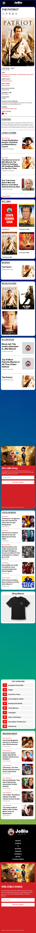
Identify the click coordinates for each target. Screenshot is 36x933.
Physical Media (18, 859)
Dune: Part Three (14, 694)
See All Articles (6, 196)
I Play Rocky (12, 726)
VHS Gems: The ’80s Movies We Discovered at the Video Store (11, 769)
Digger (10, 690)
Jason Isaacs (30, 74)
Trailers (18, 851)
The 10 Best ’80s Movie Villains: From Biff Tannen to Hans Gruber (11, 797)
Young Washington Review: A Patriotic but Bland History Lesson (10, 143)
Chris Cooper (5, 76)
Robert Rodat (6, 85)
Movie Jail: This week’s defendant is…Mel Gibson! (10, 346)
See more (31, 127)
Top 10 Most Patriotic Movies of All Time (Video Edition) (11, 363)
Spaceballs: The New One (17, 722)
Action (4, 108)
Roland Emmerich (7, 81)
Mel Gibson (5, 74)
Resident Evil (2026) (15, 703)
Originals (18, 854)
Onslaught (12, 712)
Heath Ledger (12, 74)
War (15, 108)
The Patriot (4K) (24, 252)
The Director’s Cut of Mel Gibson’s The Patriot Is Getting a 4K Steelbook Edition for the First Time (11, 164)
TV (18, 846)
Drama (8, 108)
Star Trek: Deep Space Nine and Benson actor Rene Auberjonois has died (11, 183)
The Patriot (5, 229)
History (12, 108)
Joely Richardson (21, 74)
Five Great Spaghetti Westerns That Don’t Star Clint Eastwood (10, 742)
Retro (18, 856)
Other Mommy (13, 708)
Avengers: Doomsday (15, 685)
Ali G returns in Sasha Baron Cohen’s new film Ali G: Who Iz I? (10, 582)
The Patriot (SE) (24, 229)
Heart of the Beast (14, 717)
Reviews (18, 849)
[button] (4, 3)
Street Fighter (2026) (15, 699)
